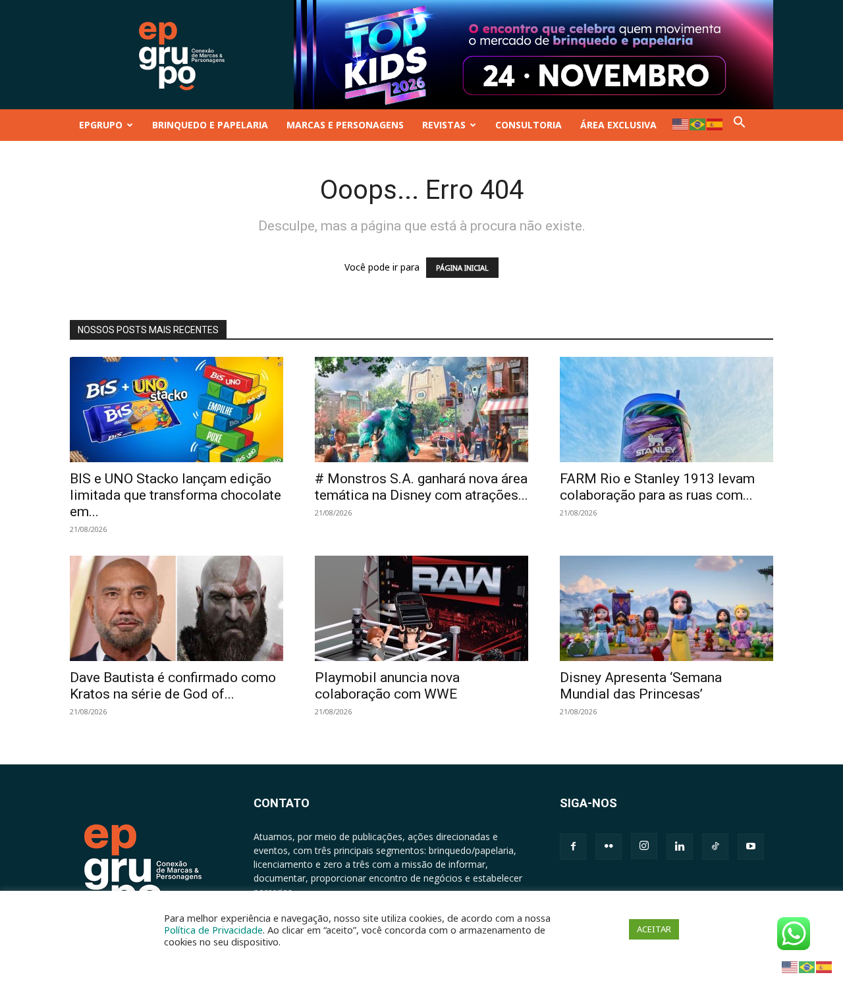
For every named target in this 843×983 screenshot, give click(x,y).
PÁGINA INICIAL (462, 268)
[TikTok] (715, 847)
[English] (681, 123)
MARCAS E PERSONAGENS (345, 125)
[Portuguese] (698, 123)
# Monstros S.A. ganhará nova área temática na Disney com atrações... (421, 487)
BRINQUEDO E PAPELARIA (210, 125)
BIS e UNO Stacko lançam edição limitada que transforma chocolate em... (175, 495)
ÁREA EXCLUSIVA (618, 125)
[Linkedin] (679, 847)
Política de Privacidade (213, 929)
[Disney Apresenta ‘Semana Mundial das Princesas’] (666, 608)
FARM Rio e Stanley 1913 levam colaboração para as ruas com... (657, 487)
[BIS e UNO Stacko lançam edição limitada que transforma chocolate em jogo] (176, 409)
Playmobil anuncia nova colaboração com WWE (387, 686)
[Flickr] (608, 847)
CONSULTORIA (528, 125)
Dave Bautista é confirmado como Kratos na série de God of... (173, 686)
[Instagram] (644, 846)
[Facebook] (573, 847)
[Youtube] (751, 847)
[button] (739, 125)
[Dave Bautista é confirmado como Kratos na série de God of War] (176, 608)
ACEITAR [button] (654, 929)
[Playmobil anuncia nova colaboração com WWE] (421, 608)
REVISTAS (444, 125)
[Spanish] (715, 123)
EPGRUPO (100, 125)
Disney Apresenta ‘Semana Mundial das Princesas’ (641, 686)
